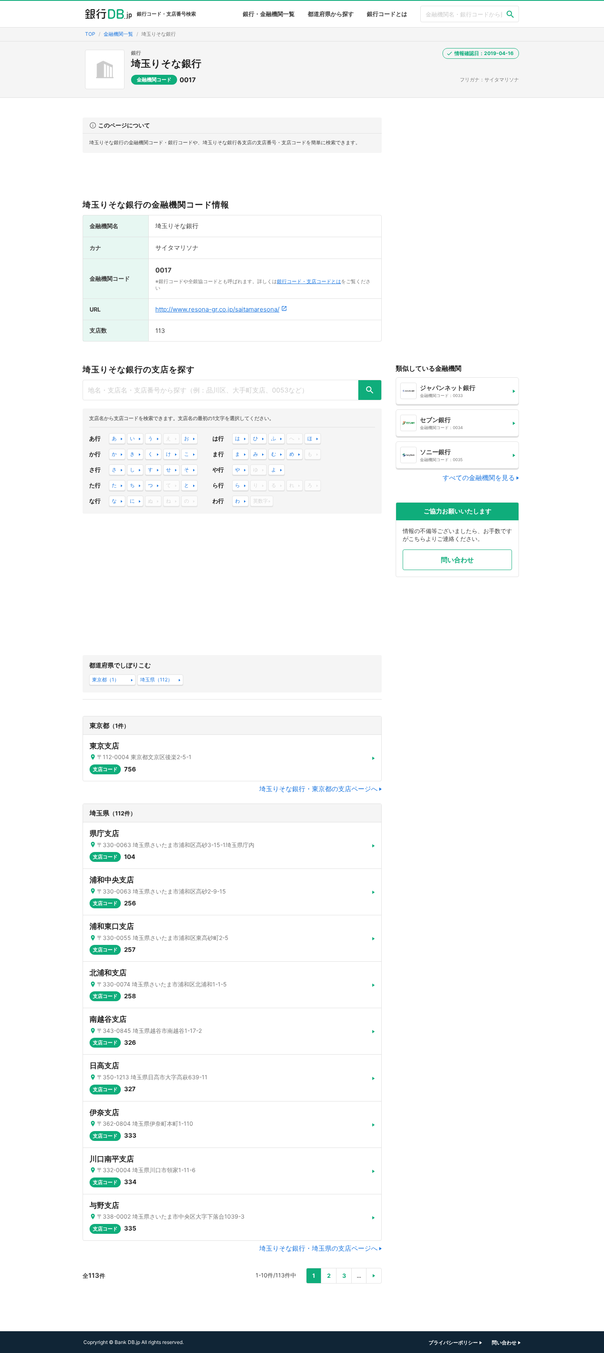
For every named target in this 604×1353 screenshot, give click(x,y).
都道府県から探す (331, 13)
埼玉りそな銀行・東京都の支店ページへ (318, 789)
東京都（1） (105, 679)
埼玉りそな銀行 (166, 63)
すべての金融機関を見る (479, 477)
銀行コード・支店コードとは (309, 281)
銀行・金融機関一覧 (269, 13)
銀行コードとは (387, 13)
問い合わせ (457, 560)
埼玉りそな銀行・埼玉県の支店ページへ (318, 1248)
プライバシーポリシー (453, 1342)
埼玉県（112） (156, 679)
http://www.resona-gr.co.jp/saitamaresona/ (217, 309)
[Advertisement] (232, 179)
